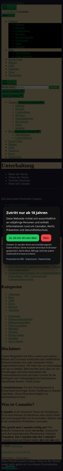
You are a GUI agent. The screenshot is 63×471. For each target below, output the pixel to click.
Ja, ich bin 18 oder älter (23, 237)
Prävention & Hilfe (15, 259)
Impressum (31, 259)
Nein (46, 237)
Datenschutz (44, 259)
